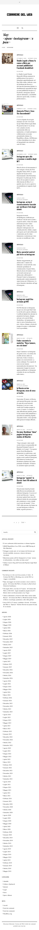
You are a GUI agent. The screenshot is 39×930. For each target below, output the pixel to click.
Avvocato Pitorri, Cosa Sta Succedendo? (25, 112)
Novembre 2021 (8, 773)
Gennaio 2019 (7, 865)
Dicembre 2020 (7, 804)
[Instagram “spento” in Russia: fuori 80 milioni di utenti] (7, 475)
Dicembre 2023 (7, 703)
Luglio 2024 (7, 684)
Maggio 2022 (7, 756)
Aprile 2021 (6, 793)
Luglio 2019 (7, 852)
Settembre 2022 (8, 745)
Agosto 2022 (7, 748)
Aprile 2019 (6, 860)
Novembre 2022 (8, 740)
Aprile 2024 (6, 692)
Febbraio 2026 (7, 633)
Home (3, 47)
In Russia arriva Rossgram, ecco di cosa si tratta (26, 390)
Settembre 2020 (8, 812)
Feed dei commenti (9, 911)
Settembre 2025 (8, 647)
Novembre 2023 (8, 706)
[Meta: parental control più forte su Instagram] (7, 248)
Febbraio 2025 (7, 664)
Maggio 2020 (7, 824)
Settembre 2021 (8, 779)
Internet (30, 58)
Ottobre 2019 (7, 843)
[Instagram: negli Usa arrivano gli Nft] (7, 295)
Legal (35, 58)
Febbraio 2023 (7, 731)
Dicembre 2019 (7, 838)
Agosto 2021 (7, 782)
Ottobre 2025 (7, 644)
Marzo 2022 (7, 762)
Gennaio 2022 (7, 768)
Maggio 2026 (7, 625)
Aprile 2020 (6, 826)
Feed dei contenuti (8, 908)
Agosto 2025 (7, 650)
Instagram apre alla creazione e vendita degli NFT (26, 159)
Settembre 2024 (8, 678)
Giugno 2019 (7, 854)
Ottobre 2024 (7, 675)
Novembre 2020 (8, 807)
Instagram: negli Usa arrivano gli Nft (25, 300)
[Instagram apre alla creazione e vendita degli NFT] (7, 154)
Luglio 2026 (7, 619)
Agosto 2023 (7, 714)
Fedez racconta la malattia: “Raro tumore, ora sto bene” (26, 343)
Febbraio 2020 (7, 832)
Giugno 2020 (7, 821)
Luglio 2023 (7, 717)
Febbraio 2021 (7, 798)
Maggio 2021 (7, 790)
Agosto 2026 (7, 617)
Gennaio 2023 (7, 734)
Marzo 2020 (7, 829)
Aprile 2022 (6, 759)
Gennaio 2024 (7, 700)
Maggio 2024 (7, 689)
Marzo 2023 (7, 728)
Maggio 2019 (7, 857)
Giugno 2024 (7, 686)
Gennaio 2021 (7, 801)
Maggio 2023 (7, 723)
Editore (20, 71)
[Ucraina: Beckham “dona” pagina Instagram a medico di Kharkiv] (7, 429)
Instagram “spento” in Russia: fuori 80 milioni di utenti (27, 480)
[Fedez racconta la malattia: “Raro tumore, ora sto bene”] (7, 338)
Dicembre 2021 (7, 770)
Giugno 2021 (7, 787)
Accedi (5, 905)
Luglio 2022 (7, 751)
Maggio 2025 (7, 658)
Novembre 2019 (8, 840)
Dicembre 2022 (7, 737)
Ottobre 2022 (7, 742)
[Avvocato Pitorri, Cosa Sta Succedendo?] (7, 108)
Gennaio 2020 (7, 835)
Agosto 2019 (7, 849)
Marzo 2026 (7, 631)
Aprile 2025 (6, 661)
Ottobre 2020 (7, 810)
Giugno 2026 (7, 622)
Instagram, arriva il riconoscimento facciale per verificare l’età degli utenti (26, 205)
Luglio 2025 (7, 653)
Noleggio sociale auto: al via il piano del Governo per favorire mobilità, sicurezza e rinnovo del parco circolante (19, 553)
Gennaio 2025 (7, 667)
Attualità (19, 199)
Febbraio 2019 (7, 863)
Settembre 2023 (8, 712)
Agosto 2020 (7, 815)
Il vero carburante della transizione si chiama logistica (19, 543)
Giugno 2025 (7, 656)
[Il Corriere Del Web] (19, 15)
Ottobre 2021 (7, 776)
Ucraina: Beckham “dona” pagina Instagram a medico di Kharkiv (27, 434)
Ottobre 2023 (7, 709)
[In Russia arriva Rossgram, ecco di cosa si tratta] (7, 384)
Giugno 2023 (7, 720)
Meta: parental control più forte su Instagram (26, 253)
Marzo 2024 (7, 695)
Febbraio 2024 (7, 698)
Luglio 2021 (7, 784)
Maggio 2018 (7, 871)
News (35, 154)
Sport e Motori (7, 895)
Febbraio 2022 (7, 765)
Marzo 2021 (7, 796)
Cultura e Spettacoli (9, 884)
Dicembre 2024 (7, 670)
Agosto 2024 (7, 681)
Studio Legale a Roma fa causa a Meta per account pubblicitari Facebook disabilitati (26, 64)
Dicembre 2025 (7, 639)
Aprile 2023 (6, 726)
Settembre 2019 (8, 846)
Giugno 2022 (7, 754)
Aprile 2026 (6, 628)
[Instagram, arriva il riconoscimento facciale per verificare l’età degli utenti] (7, 198)
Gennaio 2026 (7, 636)
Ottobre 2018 (7, 868)
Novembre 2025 (8, 642)
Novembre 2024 (8, 672)
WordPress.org (7, 914)
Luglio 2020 (7, 818)
